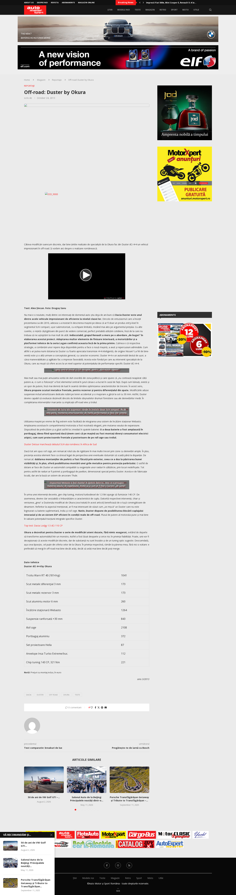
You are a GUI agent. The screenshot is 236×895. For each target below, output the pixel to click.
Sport (174, 9)
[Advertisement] (181, 256)
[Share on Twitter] (98, 707)
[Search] (210, 9)
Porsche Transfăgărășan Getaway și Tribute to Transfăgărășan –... (129, 799)
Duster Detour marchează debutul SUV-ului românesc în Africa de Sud (60, 444)
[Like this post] (92, 707)
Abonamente (68, 2)
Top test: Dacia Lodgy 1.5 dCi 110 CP (43, 525)
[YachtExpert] (200, 835)
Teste (138, 9)
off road (53, 695)
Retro (163, 9)
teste (77, 695)
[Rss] (129, 865)
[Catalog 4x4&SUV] (135, 844)
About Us (29, 2)
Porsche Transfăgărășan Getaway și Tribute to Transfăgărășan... (35, 883)
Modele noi (123, 9)
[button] (139, 2)
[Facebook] (107, 865)
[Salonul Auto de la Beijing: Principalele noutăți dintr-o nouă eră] (87, 780)
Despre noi (42, 2)
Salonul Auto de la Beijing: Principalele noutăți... (32, 863)
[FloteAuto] (87, 835)
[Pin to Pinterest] (102, 707)
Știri (110, 9)
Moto (185, 9)
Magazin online (86, 2)
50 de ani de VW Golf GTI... (33, 844)
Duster (40, 695)
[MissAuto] (61, 844)
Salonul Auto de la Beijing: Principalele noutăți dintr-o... (86, 799)
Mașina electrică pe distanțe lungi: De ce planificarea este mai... (179, 2)
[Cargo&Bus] (142, 835)
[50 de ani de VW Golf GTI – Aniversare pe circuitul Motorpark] (44, 780)
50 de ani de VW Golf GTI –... (44, 797)
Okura (66, 695)
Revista (55, 2)
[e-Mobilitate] (93, 844)
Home (27, 79)
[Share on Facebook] (95, 707)
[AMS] (66, 835)
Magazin (150, 9)
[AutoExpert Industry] (169, 844)
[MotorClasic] (174, 835)
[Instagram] (118, 865)
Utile (196, 9)
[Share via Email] (106, 707)
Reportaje (57, 79)
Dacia (28, 695)
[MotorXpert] (113, 835)
